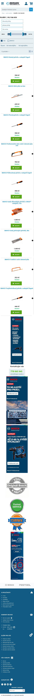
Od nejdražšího (23, 45)
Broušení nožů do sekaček (9, 650)
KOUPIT (16, 81)
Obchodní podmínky (7, 666)
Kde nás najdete (6, 618)
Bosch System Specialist (8, 605)
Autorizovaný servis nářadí (9, 644)
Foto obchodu (6, 622)
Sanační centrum (7, 640)
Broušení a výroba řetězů (9, 648)
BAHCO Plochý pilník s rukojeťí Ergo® (17, 115)
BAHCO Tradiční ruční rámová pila (17, 259)
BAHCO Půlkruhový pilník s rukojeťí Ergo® (17, 173)
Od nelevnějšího (11, 45)
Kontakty (5, 597)
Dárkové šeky (6, 670)
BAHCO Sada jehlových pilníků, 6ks (17, 230)
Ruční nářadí (9, 13)
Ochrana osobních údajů (8, 668)
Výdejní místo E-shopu (8, 620)
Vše (4, 41)
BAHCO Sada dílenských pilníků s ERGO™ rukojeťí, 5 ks (16, 202)
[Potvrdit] (23, 690)
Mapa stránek (6, 601)
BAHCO (12, 41)
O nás (4, 595)
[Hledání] (31, 9)
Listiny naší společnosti (8, 603)
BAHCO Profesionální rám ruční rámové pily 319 (16, 144)
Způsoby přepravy (7, 664)
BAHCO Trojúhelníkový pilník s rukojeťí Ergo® (17, 288)
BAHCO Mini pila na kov (16, 86)
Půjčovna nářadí (6, 638)
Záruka (4, 661)
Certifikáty (5, 599)
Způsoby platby (6, 663)
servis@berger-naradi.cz (17, 374)
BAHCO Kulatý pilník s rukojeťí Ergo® (17, 57)
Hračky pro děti (6, 672)
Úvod (3, 13)
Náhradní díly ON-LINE (8, 642)
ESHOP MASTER (20, 695)
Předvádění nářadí (7, 606)
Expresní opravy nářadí (8, 646)
